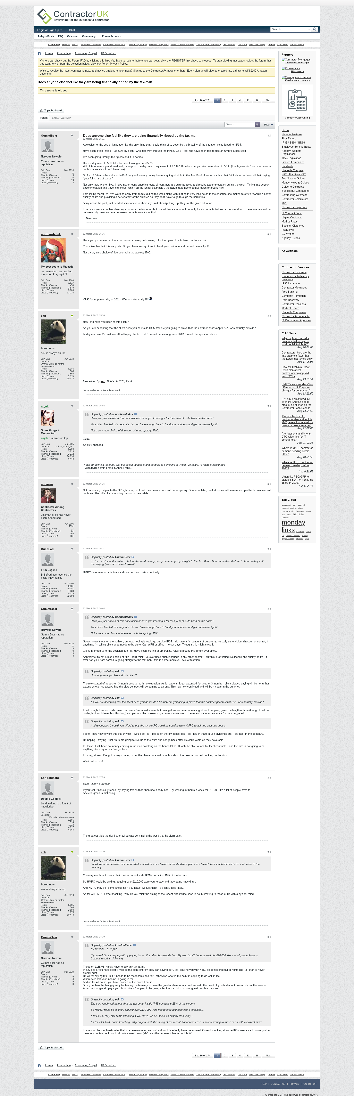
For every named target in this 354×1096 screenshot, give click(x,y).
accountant (286, 505)
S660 (293, 142)
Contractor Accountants (296, 316)
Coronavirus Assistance (114, 44)
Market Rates (290, 221)
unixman (47, 484)
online (308, 531)
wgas (307, 539)
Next (268, 100)
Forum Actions (110, 36)
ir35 (295, 513)
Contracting (54, 44)
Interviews (288, 229)
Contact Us (278, 1084)
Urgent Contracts (292, 217)
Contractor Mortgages (294, 287)
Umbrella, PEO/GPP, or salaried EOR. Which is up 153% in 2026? (297, 479)
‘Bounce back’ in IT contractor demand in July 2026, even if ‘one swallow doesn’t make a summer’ (297, 421)
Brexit (75, 44)
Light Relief (282, 44)
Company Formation (294, 295)
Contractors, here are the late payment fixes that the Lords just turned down (297, 355)
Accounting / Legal (138, 44)
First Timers (289, 138)
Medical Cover (290, 308)
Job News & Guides (293, 178)
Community (89, 36)
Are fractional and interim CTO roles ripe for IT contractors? (296, 436)
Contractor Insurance (294, 272)
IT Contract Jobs (292, 213)
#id (269, 234)
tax (283, 536)
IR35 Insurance (291, 283)
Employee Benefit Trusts (296, 146)
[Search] (314, 29)
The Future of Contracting (208, 44)
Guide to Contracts (293, 186)
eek (43, 315)
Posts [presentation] (44, 118)
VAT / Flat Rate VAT (294, 174)
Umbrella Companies (159, 44)
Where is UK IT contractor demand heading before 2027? (297, 451)
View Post (135, 414)
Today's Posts (46, 36)
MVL (284, 203)
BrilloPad (47, 549)
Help (72, 29)
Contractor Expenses (294, 207)
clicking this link (99, 60)
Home (285, 130)
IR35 (284, 142)
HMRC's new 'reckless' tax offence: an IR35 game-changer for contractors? (297, 387)
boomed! (301, 505)
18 (257, 100)
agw (294, 505)
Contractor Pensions (294, 304)
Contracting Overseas (294, 194)
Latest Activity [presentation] (61, 118)
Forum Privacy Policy (114, 63)
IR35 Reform (229, 44)
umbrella (299, 539)
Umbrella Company (293, 170)
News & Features (292, 134)
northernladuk (51, 234)
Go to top (309, 1084)
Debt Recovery (290, 299)
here (182, 70)
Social (272, 44)
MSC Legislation (291, 158)
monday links (293, 526)
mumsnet (300, 531)
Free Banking (289, 291)
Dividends (287, 166)
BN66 (301, 142)
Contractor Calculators (295, 199)
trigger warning (288, 539)
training (305, 536)
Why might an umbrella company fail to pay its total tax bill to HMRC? (295, 341)
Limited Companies (293, 162)
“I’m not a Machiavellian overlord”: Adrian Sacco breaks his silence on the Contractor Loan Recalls (296, 403)
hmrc (289, 514)
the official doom (293, 536)
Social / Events (297, 44)
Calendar (72, 36)
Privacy (294, 1084)
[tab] (44, 118)
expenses (286, 511)
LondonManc (50, 777)
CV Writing (288, 233)
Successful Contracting (295, 190)
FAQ (60, 36)
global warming (298, 511)
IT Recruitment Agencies (296, 320)
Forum (49, 53)
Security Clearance (293, 225)
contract (285, 508)
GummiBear (49, 135)
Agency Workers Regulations (291, 152)
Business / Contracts (91, 44)
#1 (269, 135)
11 (248, 100)
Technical (242, 44)
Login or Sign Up (48, 30)
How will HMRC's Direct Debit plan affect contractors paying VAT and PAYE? (296, 371)
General (66, 44)
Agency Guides (291, 238)
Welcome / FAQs (257, 44)
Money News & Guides (295, 182)
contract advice (296, 508)
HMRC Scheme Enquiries (182, 44)
